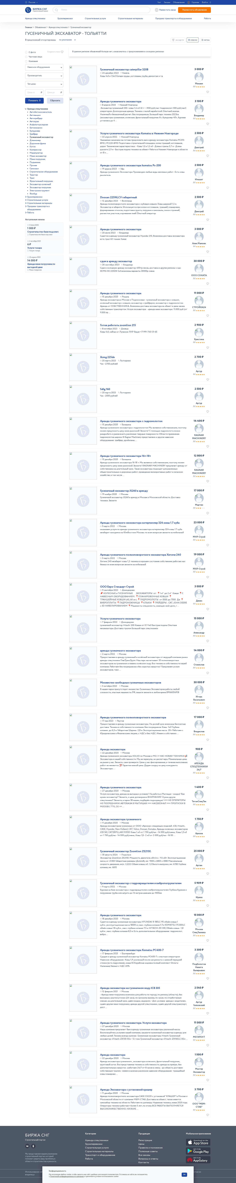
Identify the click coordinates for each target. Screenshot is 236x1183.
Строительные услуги (95, 18)
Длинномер (35, 140)
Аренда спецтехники (35, 18)
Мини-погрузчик (37, 159)
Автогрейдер (36, 118)
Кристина (199, 339)
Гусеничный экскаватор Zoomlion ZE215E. (125, 851)
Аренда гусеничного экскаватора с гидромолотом (131, 421)
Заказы (167, 2)
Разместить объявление (194, 9)
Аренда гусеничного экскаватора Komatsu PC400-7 (132, 950)
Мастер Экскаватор (199, 1070)
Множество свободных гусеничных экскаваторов (130, 683)
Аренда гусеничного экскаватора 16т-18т (125, 456)
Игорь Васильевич (199, 698)
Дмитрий (199, 147)
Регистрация (145, 1140)
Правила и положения (150, 1148)
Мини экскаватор (38, 156)
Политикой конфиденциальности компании (67, 1176)
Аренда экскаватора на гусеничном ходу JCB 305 (130, 988)
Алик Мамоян (199, 243)
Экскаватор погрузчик (40, 187)
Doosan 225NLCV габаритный (118, 197)
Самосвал (34, 168)
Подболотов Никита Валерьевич (199, 967)
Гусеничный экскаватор (41, 137)
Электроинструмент (40, 190)
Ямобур (33, 193)
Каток (33, 146)
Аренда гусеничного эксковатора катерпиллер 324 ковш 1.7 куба (140, 523)
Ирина (199, 897)
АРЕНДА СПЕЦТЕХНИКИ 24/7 (199, 766)
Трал (32, 178)
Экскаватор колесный (40, 184)
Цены (141, 1144)
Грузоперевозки (65, 18)
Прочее (33, 165)
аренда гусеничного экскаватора (120, 651)
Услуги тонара (34, 248)
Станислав (199, 664)
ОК (184, 1174)
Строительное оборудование (44, 171)
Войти (205, 2)
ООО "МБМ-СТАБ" (199, 1105)
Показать (34, 100)
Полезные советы (148, 1151)
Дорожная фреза (38, 143)
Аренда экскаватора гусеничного (120, 819)
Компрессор (36, 149)
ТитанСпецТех (199, 801)
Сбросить (55, 100)
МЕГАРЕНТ (199, 1037)
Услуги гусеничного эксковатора (120, 619)
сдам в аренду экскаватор (116, 261)
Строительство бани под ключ (42, 231)
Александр (199, 632)
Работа (207, 18)
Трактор (34, 174)
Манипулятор (36, 153)
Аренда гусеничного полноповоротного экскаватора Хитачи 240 (140, 555)
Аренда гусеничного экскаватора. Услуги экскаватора (133, 1023)
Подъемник (35, 162)
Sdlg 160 (105, 389)
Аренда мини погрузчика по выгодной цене (41, 266)
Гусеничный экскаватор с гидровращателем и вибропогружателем (141, 883)
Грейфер (34, 134)
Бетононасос (36, 127)
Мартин (199, 505)
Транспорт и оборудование (100, 1155)
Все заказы (144, 1155)
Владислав (199, 731)
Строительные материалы (130, 18)
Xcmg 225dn (107, 357)
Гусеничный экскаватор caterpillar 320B (124, 69)
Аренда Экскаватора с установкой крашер (126, 1090)
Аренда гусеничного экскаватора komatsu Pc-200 (130, 165)
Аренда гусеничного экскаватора (120, 101)
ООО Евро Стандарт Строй (117, 587)
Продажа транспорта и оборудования (173, 18)
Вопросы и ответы (148, 1159)
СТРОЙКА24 (199, 307)
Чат (159, 2)
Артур (199, 371)
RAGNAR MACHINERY (199, 437)
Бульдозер (35, 131)
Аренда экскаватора (112, 749)
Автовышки (35, 115)
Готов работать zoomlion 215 (118, 325)
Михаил (199, 83)
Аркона (199, 833)
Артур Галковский (199, 1004)
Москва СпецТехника (199, 931)
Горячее (195, 2)
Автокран (34, 121)
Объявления (179, 2)
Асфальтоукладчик (39, 124)
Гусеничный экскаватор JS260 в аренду (124, 491)
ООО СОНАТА (199, 275)
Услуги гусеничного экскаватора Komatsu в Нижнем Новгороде (139, 133)
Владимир (199, 115)
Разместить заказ (167, 9)
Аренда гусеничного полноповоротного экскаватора (133, 717)
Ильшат (199, 179)
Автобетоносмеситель (41, 112)
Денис (199, 600)
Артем (199, 865)
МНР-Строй (199, 536)
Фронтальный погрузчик (41, 181)
